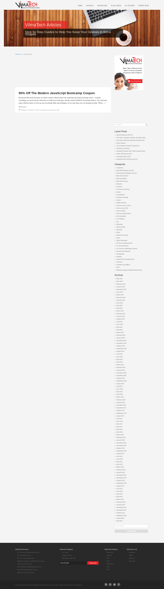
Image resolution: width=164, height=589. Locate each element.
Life (117, 221)
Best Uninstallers (121, 178)
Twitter (131, 555)
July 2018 (119, 386)
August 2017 (120, 416)
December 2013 (121, 507)
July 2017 (119, 418)
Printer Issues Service (24, 564)
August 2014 (120, 486)
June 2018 (119, 389)
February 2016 (120, 437)
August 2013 (120, 518)
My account (130, 5)
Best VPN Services (122, 181)
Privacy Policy (68, 585)
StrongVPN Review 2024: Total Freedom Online (130, 151)
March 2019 (120, 365)
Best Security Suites (122, 176)
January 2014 (120, 505)
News (118, 238)
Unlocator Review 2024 (123, 156)
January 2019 (120, 370)
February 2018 (120, 400)
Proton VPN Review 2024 (124, 154)
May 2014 (119, 494)
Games (118, 200)
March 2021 (120, 311)
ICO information (121, 216)
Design (118, 192)
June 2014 (119, 491)
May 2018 (119, 391)
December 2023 (121, 289)
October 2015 (120, 448)
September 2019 (121, 348)
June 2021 (119, 303)
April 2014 (119, 496)
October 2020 (120, 319)
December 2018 (121, 373)
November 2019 (121, 343)
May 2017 (119, 424)
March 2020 (120, 332)
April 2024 (119, 281)
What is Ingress (121, 143)
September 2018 (121, 381)
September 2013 (121, 515)
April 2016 (119, 432)
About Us (132, 558)
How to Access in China (123, 205)
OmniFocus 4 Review (122, 148)
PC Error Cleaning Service (124, 243)
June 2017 (119, 421)
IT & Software (120, 219)
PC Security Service (122, 246)
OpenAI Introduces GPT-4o (124, 135)
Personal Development (123, 251)
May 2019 (119, 359)
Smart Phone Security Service (125, 259)
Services (90, 5)
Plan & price (116, 5)
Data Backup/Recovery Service (27, 570)
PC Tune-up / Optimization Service (126, 248)
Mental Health (120, 227)
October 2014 (120, 480)
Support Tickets (67, 555)
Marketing (119, 224)
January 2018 (120, 402)
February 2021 (120, 313)
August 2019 (120, 351)
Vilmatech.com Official (123, 265)
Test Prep (119, 262)
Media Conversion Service (25, 572)
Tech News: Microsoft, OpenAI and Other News (130, 140)
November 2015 (121, 445)
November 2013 (121, 510)
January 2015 (120, 472)
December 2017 (121, 405)
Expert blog (143, 5)
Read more (23, 106)
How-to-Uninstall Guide (123, 213)
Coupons (119, 186)
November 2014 (121, 478)
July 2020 (119, 321)
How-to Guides (121, 211)
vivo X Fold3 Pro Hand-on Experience (127, 146)
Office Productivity (121, 240)
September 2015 (121, 451)
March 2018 (120, 397)
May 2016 (119, 429)
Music (118, 232)
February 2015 (120, 470)
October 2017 (120, 410)
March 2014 (120, 499)
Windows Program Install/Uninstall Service (129, 270)
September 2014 (121, 483)
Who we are (102, 5)
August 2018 (120, 383)
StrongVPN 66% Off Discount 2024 (127, 159)
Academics (119, 168)
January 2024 (120, 287)
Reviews (119, 256)
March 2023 (120, 295)
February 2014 (120, 502)
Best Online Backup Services (125, 170)
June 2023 (119, 292)
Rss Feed (132, 561)
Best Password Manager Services (126, 173)
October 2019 (120, 346)
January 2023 (120, 300)
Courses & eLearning (122, 189)
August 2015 (120, 453)
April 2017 (119, 427)
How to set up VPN (122, 208)
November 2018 (121, 375)
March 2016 (120, 435)
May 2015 (119, 461)
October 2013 (120, 513)
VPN (117, 267)
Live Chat (65, 552)
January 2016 (120, 440)
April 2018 (119, 394)
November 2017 (121, 408)
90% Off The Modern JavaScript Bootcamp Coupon (57, 93)
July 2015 (119, 456)
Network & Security (122, 235)
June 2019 (119, 357)
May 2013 (119, 521)
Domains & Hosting (122, 197)
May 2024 (119, 278)
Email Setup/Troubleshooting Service (29, 567)
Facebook (132, 552)
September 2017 (121, 413)
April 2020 (119, 330)
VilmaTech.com (19, 54)
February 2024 (120, 284)
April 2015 (119, 464)
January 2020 (120, 338)
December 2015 (121, 443)
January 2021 (120, 316)
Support (61, 585)
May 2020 (119, 327)
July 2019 (119, 354)
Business (119, 184)
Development (120, 195)
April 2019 (119, 362)
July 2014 (119, 488)
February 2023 (120, 297)
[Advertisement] (63, 71)
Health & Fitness (121, 203)
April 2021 (119, 308)
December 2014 (121, 475)
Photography (120, 254)
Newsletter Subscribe (69, 558)
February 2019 (120, 367)
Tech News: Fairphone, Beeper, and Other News (131, 137)
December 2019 (121, 340)
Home (80, 5)
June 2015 (119, 459)
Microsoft (119, 229)
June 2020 (119, 324)
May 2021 (119, 305)
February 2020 (120, 335)
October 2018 (120, 378)
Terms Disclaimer (77, 585)
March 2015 (120, 467)
